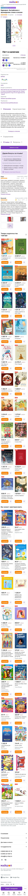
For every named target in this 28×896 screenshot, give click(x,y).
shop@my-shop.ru (6, 856)
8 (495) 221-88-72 (6, 854)
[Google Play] (14, 877)
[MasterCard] (11, 884)
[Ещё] (25, 888)
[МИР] (2, 884)
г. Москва (23, 55)
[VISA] (7, 884)
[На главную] (14, 3)
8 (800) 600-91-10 (6, 851)
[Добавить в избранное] (10, 262)
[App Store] (5, 877)
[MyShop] (6, 866)
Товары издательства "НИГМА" (9, 235)
